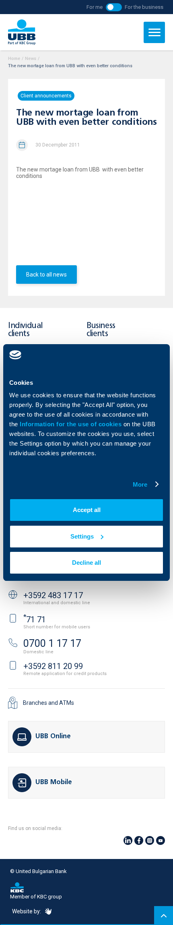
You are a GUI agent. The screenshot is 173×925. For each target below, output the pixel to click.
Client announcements (46, 96)
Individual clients (25, 330)
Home (14, 58)
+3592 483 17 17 (53, 595)
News (30, 58)
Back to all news (46, 274)
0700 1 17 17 (52, 643)
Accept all (87, 509)
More (140, 484)
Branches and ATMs (48, 703)
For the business (144, 7)
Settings (82, 536)
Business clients (100, 330)
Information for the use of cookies (72, 424)
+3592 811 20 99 (53, 666)
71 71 (34, 619)
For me (94, 7)
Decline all (86, 562)
